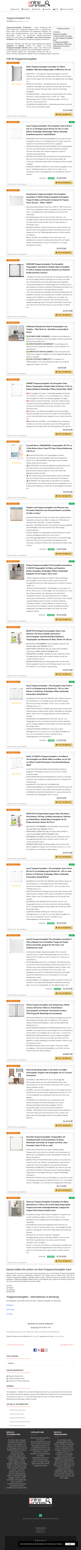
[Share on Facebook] (35, 1350)
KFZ (56, 9)
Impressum (40, 1530)
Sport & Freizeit (67, 9)
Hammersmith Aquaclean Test (20, 1421)
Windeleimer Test (68, 1345)
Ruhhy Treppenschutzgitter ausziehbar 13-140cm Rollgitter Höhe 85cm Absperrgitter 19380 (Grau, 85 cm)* (48, 68)
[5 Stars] (38, 1327)
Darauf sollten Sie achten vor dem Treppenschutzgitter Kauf (63, 38)
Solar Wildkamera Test (17, 1425)
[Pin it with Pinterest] (42, 1350)
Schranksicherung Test (15, 1345)
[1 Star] (31, 1327)
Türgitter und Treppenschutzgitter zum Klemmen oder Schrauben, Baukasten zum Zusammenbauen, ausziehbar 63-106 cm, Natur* (48, 510)
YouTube (9, 1314)
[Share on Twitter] (38, 1350)
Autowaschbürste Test (17, 1418)
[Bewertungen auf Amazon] (16, 84)
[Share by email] (46, 1350)
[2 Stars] (33, 1327)
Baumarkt (15, 9)
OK (70, 1544)
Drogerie (26, 9)
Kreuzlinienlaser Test (17, 1414)
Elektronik (36, 9)
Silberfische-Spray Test (17, 1410)
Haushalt (47, 9)
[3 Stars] (34, 1327)
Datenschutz (40, 1532)
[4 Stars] (36, 1327)
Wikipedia (9, 1305)
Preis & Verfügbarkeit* (64, 114)
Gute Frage (10, 1309)
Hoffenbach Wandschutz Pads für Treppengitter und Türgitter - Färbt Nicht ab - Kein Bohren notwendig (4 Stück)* (47, 329)
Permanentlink (58, 1336)
